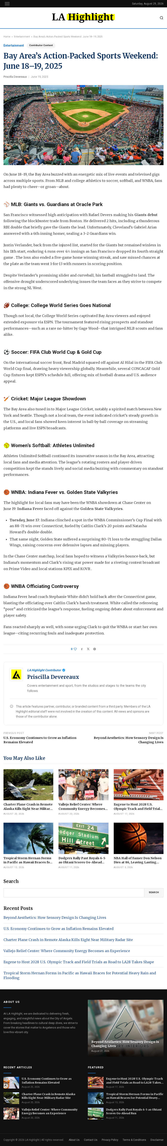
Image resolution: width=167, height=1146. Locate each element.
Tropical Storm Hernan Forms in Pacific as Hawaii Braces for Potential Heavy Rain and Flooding (79, 975)
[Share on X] (88, 649)
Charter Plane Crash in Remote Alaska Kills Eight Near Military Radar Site (68, 940)
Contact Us (90, 1139)
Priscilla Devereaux (15, 76)
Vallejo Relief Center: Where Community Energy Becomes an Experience (66, 951)
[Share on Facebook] (81, 649)
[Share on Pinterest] (94, 649)
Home (6, 36)
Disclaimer (157, 1139)
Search (154, 892)
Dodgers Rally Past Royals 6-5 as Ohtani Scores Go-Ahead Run (134, 1111)
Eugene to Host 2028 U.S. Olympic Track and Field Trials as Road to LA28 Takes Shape (78, 962)
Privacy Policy (110, 1139)
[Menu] (7, 3)
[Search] (162, 18)
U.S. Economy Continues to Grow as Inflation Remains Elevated (39, 740)
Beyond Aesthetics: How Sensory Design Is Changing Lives (129, 740)
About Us (74, 1139)
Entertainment (22, 36)
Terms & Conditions (134, 1139)
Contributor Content (41, 45)
